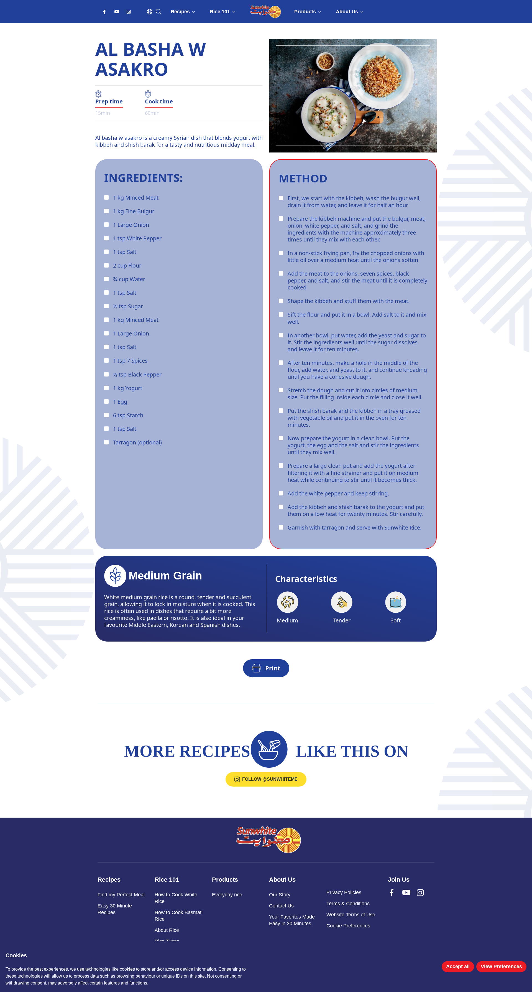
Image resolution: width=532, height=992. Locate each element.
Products (305, 11)
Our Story (279, 894)
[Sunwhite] (268, 839)
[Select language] (149, 11)
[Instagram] (129, 13)
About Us (347, 11)
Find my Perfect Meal (121, 894)
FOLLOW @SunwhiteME (270, 779)
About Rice (167, 930)
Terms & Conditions (348, 903)
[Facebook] (105, 13)
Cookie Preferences (348, 926)
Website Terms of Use (350, 914)
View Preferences (501, 966)
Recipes (180, 11)
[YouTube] (117, 13)
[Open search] (158, 11)
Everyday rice (227, 894)
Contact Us (281, 906)
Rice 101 (220, 11)
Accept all (458, 966)
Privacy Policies (343, 892)
